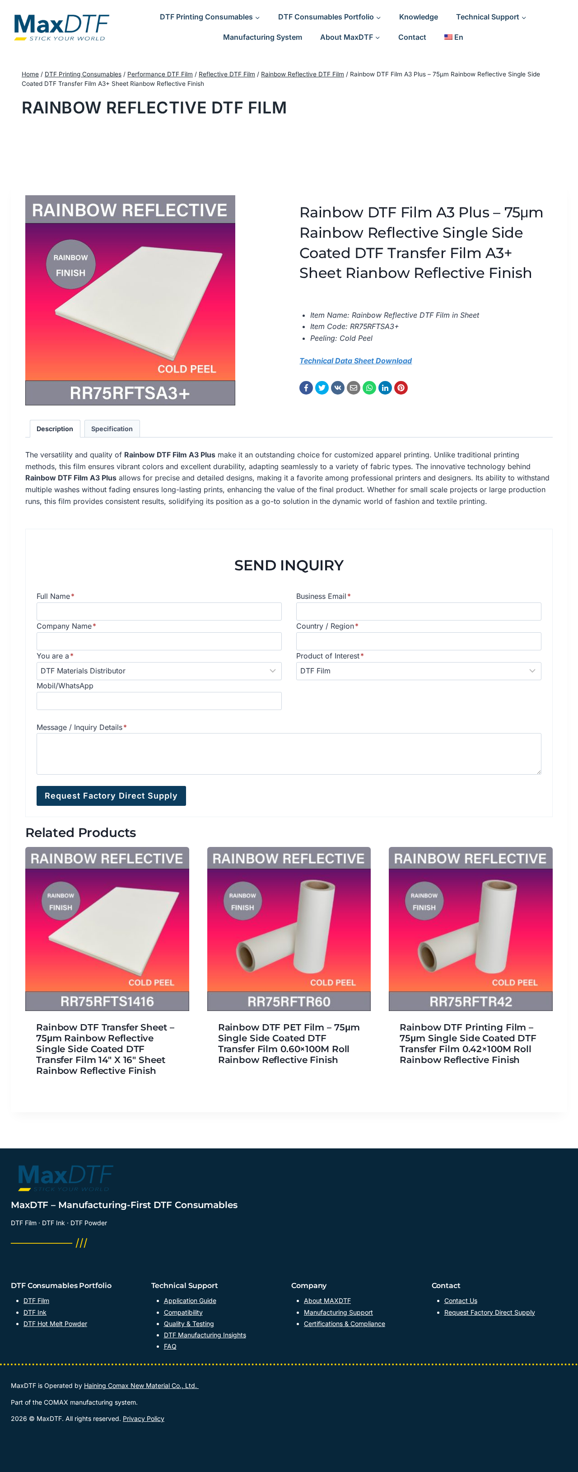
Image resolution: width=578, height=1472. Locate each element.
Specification (112, 429)
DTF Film (36, 1300)
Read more (236, 1088)
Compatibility (183, 1312)
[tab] (55, 428)
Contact (412, 37)
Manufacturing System (262, 37)
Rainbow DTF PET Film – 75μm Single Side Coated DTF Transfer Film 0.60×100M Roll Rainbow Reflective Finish (289, 1043)
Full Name (56, 596)
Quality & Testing (189, 1323)
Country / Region (327, 625)
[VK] (338, 388)
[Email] (353, 388)
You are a (55, 655)
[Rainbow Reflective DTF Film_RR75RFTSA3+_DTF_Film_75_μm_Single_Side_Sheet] (130, 300)
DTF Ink (35, 1312)
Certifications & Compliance (344, 1323)
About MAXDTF (327, 1300)
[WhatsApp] (369, 388)
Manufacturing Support (338, 1312)
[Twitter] (322, 388)
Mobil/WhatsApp (65, 685)
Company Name (66, 625)
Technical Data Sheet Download (355, 360)
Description (55, 429)
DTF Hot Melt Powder (55, 1323)
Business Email (323, 596)
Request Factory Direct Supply (489, 1312)
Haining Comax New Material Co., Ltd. (141, 1385)
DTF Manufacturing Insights (205, 1335)
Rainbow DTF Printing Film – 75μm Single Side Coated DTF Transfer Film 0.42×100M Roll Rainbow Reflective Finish (468, 1043)
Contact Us (460, 1300)
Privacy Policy (143, 1418)
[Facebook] (306, 388)
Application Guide (190, 1300)
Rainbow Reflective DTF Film (154, 108)
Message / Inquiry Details (82, 727)
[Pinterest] (401, 388)
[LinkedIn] (385, 388)
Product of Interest (330, 655)
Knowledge (418, 16)
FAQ (170, 1346)
